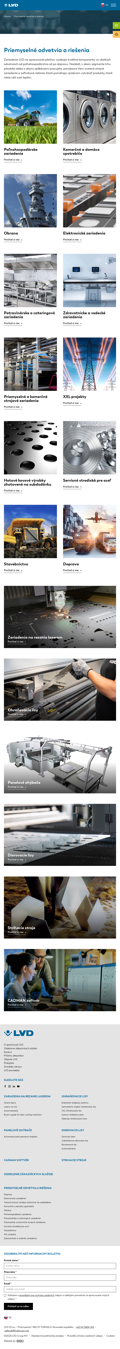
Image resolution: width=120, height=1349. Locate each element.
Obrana (7, 1210)
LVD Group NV (20, 1335)
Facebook (5, 1086)
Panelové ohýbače (18, 1130)
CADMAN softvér (16, 1160)
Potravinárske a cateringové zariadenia (22, 1218)
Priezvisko (9, 1272)
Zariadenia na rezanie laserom (27, 1096)
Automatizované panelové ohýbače (20, 1136)
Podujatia (9, 1063)
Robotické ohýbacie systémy (75, 1103)
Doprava (8, 1194)
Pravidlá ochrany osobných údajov (85, 1335)
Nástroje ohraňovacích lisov (74, 1118)
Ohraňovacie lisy (75, 1096)
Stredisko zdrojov (13, 1066)
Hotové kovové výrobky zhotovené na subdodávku (27, 1202)
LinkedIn (14, 1086)
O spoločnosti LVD (13, 1044)
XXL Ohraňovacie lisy (71, 1111)
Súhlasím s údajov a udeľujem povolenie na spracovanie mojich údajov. (58, 1297)
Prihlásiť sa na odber (18, 1306)
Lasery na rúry (10, 1107)
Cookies (110, 1335)
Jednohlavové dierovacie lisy (75, 1140)
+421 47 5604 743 (85, 1327)
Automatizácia (11, 1111)
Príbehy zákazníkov (14, 1055)
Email (7, 1283)
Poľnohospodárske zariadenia (17, 1214)
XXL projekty (10, 1234)
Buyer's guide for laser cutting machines (22, 1114)
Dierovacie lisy (73, 1130)
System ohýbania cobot (73, 1114)
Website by (10, 1341)
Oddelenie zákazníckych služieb (20, 1048)
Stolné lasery (10, 1103)
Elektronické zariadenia (15, 1198)
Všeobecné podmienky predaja (47, 1335)
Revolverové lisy (69, 1144)
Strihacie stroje (74, 1160)
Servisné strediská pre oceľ (16, 1226)
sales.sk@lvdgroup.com (17, 1330)
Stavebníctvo (10, 1230)
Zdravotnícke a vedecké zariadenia (20, 1238)
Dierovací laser (68, 1136)
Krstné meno (11, 1260)
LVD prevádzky (12, 1070)
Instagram (9, 1086)
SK (107, 5)
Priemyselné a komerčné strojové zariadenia (24, 1222)
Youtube (18, 1086)
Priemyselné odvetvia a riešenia (28, 1188)
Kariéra (8, 1052)
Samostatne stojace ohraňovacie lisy (79, 1107)
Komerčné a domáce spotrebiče (19, 1206)
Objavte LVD (10, 1059)
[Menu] (113, 5)
